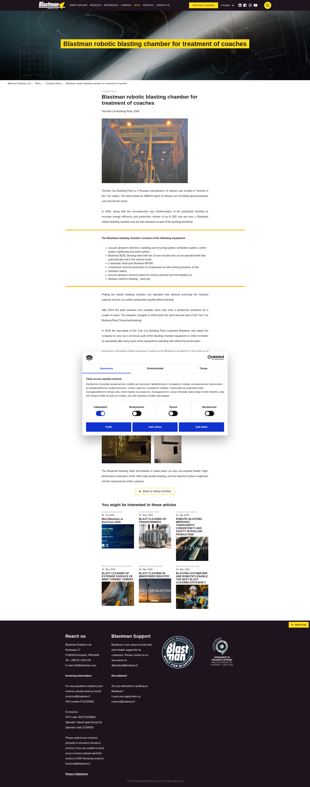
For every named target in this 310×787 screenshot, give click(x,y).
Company (126, 5)
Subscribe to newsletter (204, 5)
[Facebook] (245, 5)
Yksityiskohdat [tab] (155, 368)
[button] (299, 625)
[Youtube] (255, 5)
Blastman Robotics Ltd (19, 83)
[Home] (53, 5)
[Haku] (267, 5)
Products (95, 5)
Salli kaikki (201, 426)
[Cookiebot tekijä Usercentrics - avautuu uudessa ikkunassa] (210, 357)
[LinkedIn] (240, 5)
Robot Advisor (78, 5)
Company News (53, 83)
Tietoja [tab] (203, 368)
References (111, 5)
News (137, 5)
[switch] (136, 413)
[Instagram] (250, 5)
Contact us (163, 5)
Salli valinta (155, 426)
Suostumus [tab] (106, 368)
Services (148, 5)
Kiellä (108, 426)
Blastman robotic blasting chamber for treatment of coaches (96, 83)
